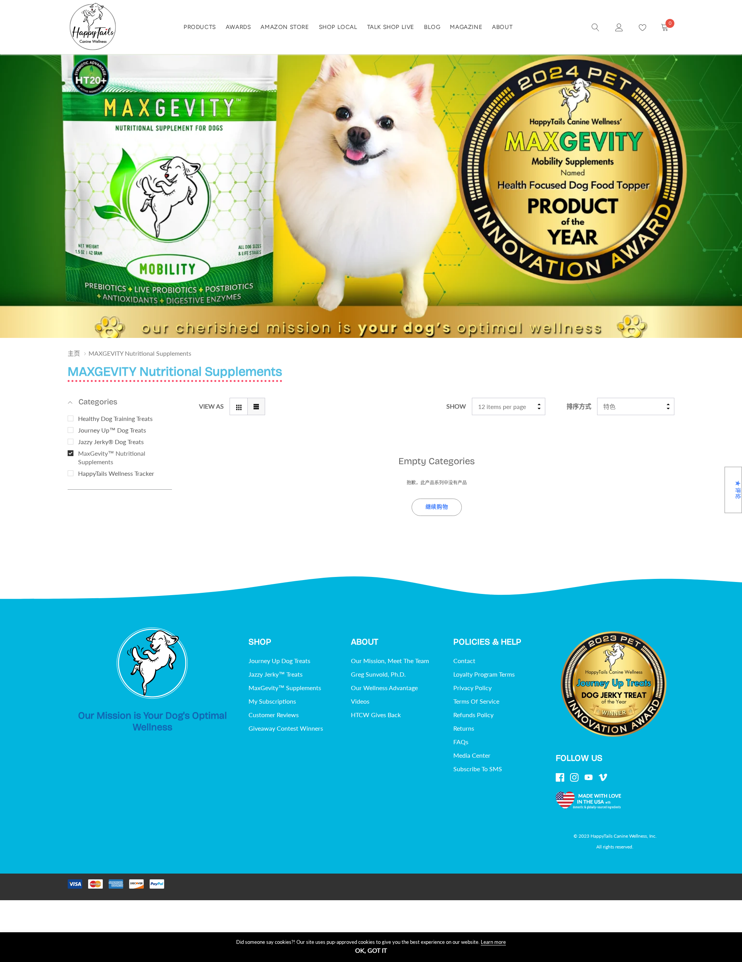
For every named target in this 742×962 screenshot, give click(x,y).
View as (211, 406)
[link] (595, 26)
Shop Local (338, 27)
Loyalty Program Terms (484, 674)
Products (200, 27)
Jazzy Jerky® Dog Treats (111, 441)
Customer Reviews (273, 714)
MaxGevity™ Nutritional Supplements (111, 457)
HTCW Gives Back (376, 714)
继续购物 (436, 507)
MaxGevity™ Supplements (284, 687)
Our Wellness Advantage (384, 687)
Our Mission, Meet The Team (390, 660)
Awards (238, 27)
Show (456, 406)
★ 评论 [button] (738, 489)
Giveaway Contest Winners (285, 728)
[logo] (93, 27)
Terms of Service (476, 701)
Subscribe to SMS (477, 768)
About (502, 27)
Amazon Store (284, 27)
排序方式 (579, 406)
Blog (432, 27)
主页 (74, 353)
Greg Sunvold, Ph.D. (378, 674)
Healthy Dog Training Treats (115, 418)
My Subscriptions (272, 701)
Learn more (493, 942)
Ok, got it (371, 950)
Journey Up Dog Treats (279, 660)
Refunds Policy (473, 714)
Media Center (471, 755)
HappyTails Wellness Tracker (116, 473)
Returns (463, 728)
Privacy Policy (472, 687)
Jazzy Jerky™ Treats (275, 674)
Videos (360, 701)
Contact (464, 660)
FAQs (460, 741)
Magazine (466, 27)
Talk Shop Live (390, 27)
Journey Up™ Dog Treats (112, 430)
